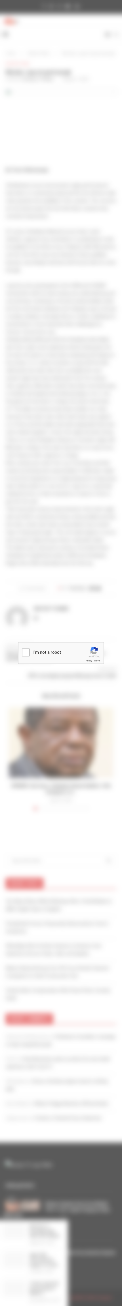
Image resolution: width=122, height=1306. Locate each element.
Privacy (88, 660)
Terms (97, 660)
